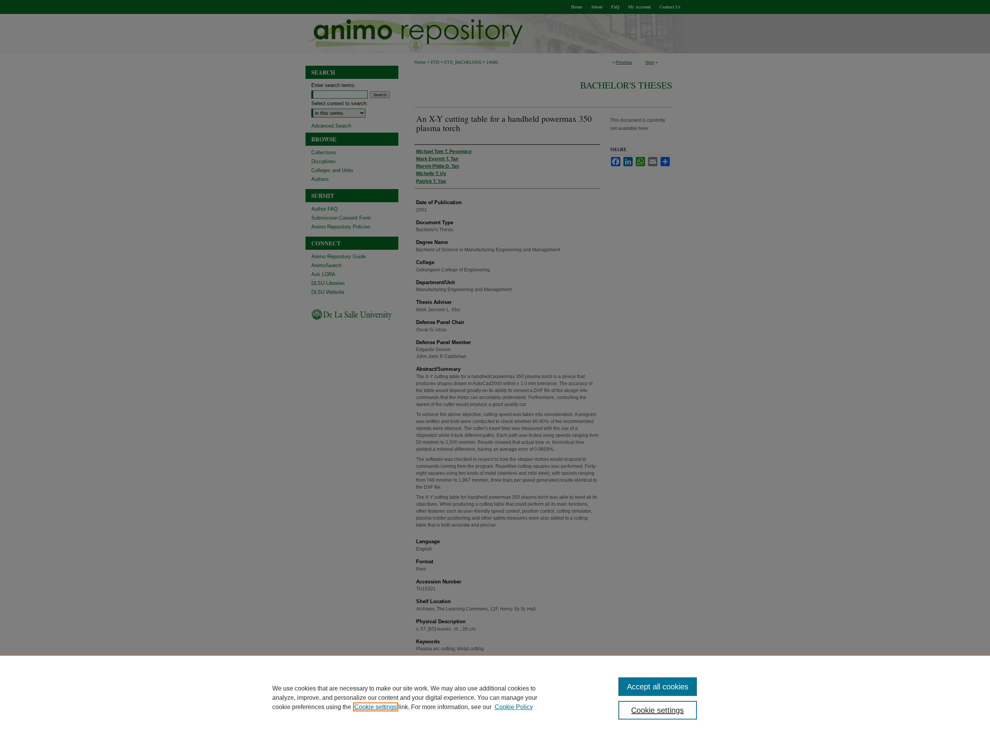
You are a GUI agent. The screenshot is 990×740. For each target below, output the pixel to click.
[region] (495, 697)
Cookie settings (375, 707)
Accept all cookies (657, 686)
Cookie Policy (514, 707)
